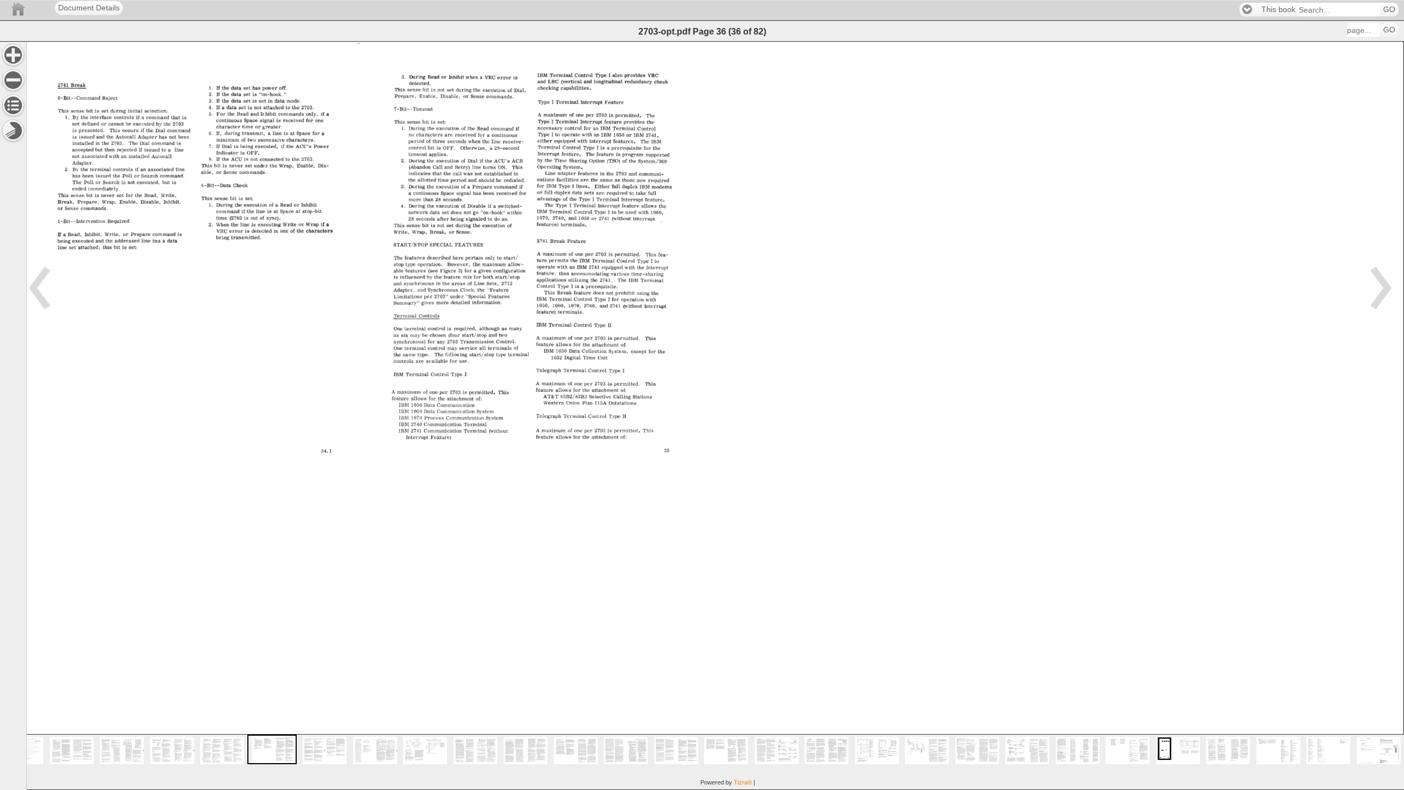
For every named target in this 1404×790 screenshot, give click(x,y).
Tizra (743, 782)
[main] (715, 415)
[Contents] (13, 105)
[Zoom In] (13, 55)
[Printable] (13, 131)
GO (1389, 9)
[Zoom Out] (13, 80)
